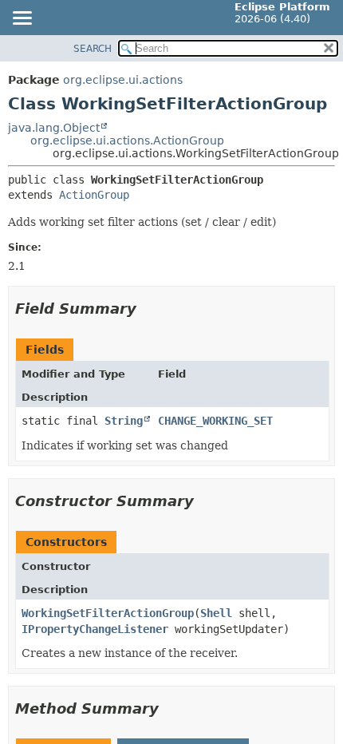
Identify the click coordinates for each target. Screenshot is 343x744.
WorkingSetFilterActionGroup (108, 613)
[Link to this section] (147, 308)
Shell (216, 613)
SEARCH (92, 48)
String (123, 420)
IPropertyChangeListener (95, 629)
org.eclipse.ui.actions (123, 79)
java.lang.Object (54, 127)
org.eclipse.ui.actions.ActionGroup (127, 140)
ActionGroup (94, 194)
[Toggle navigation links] (21, 19)
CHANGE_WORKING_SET (215, 420)
